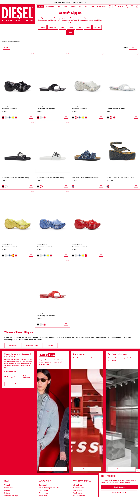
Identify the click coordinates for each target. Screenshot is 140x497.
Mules (88, 27)
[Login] (126, 6)
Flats (79, 27)
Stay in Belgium (119, 487)
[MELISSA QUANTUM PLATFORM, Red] (87, 215)
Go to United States (119, 492)
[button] (70, 2)
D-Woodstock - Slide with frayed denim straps (85, 177)
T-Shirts (50, 345)
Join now (53, 469)
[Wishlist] (132, 6)
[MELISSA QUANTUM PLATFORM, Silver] (87, 77)
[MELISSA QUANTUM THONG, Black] (52, 77)
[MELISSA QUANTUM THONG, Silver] (122, 77)
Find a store (87, 469)
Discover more (122, 469)
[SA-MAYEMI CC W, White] (52, 146)
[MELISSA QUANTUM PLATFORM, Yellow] (17, 215)
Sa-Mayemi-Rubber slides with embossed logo (16, 177)
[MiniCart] (137, 6)
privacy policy (11, 361)
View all (42, 27)
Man (8, 377)
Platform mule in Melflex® (9, 108)
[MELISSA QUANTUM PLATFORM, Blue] (52, 215)
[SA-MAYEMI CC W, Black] (17, 146)
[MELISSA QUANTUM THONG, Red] (52, 284)
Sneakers (52, 27)
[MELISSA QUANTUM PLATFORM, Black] (17, 77)
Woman (16, 377)
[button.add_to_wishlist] (32, 54)
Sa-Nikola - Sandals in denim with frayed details (120, 177)
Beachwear (13, 345)
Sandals (97, 27)
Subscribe (18, 384)
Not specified (26, 377)
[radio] (3, 117)
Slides (69, 32)
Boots (62, 27)
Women (5, 41)
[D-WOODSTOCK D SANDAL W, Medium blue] (87, 146)
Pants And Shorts (32, 345)
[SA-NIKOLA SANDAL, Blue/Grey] (122, 146)
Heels (71, 27)
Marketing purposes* (23, 363)
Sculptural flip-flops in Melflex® (46, 108)
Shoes (11, 41)
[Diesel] (17, 14)
